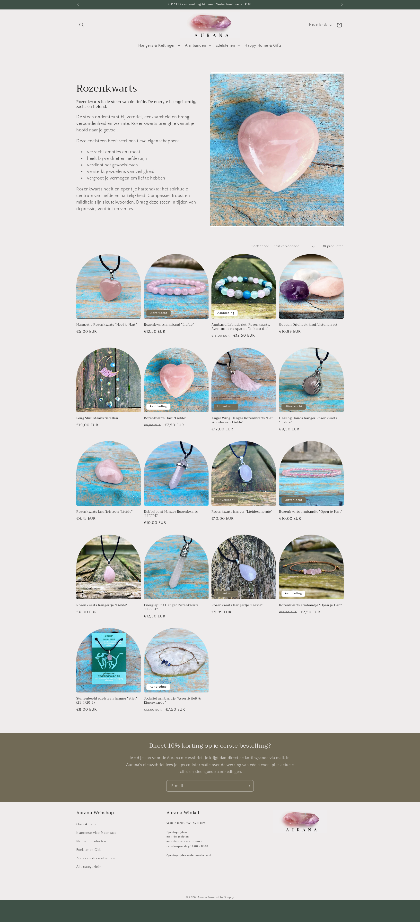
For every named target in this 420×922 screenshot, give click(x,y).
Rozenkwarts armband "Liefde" (169, 325)
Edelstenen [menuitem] (225, 45)
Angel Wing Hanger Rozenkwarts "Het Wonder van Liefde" (242, 420)
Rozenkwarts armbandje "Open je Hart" (310, 512)
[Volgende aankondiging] (342, 4)
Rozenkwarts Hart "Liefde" (165, 418)
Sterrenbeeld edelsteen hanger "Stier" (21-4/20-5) (106, 701)
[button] (81, 25)
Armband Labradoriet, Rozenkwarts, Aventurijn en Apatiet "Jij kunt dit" (240, 327)
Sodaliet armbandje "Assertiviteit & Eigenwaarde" (172, 701)
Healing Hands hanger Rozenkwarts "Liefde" (308, 420)
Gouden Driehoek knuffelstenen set (308, 325)
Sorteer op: (260, 246)
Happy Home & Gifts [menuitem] (263, 45)
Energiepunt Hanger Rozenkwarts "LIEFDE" (171, 607)
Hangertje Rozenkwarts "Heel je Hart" (106, 325)
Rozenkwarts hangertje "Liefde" (102, 605)
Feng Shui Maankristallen (97, 418)
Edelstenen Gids (88, 850)
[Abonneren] (248, 786)
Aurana (202, 897)
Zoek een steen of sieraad (96, 858)
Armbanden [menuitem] (195, 45)
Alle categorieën (89, 867)
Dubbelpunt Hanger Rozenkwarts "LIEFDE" (171, 514)
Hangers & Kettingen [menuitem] (156, 45)
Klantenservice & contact (96, 833)
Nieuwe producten (91, 841)
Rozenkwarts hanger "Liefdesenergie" (241, 512)
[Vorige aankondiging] (78, 4)
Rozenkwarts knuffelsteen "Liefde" (104, 512)
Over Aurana (86, 824)
